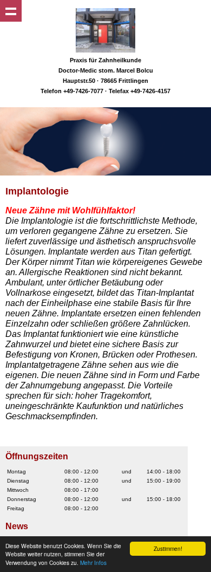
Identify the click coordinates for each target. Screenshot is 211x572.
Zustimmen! (168, 548)
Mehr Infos (93, 562)
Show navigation (11, 11)
